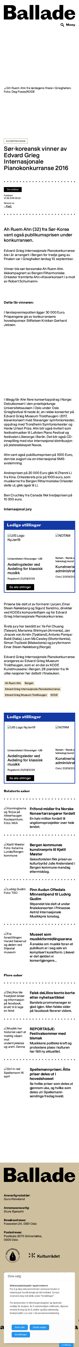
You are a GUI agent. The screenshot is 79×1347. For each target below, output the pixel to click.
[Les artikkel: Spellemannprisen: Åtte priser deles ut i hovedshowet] (39, 1081)
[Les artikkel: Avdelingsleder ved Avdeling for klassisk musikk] (28, 557)
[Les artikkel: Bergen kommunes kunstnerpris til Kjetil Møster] (39, 856)
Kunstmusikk (16, 141)
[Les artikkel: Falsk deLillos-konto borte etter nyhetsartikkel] (39, 1000)
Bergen (29, 683)
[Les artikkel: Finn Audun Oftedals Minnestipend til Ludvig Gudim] (39, 901)
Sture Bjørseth (14, 1211)
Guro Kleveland (14, 1199)
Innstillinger (66, 1345)
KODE (54, 695)
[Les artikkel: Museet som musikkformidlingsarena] (39, 945)
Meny (70, 25)
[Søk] (62, 25)
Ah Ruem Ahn (13, 683)
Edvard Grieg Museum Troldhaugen (26, 695)
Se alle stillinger (20, 587)
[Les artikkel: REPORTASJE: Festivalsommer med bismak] (39, 1038)
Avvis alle (20, 1327)
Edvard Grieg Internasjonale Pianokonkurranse (32, 689)
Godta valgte (39, 1327)
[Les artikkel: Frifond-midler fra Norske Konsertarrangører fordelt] (39, 816)
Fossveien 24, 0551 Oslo (20, 1223)
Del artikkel (13, 189)
